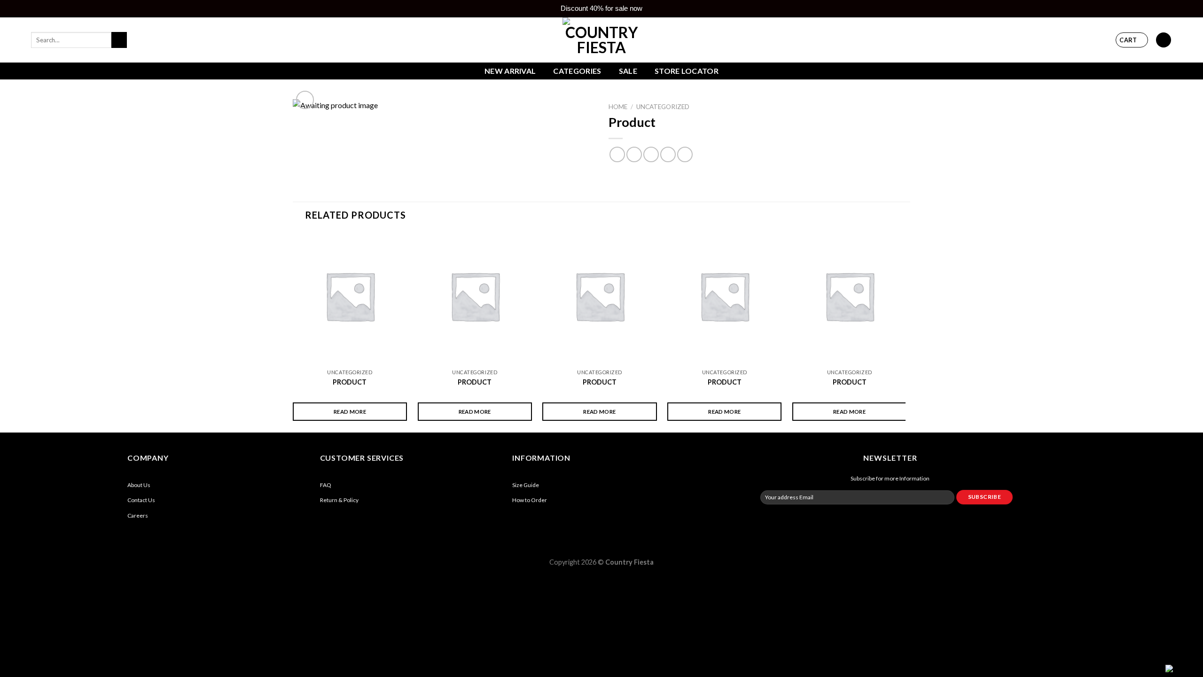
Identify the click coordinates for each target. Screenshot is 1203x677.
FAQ (325, 484)
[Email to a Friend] (651, 154)
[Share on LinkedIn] (685, 154)
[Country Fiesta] (601, 40)
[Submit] (119, 40)
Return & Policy (339, 500)
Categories (577, 70)
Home (618, 106)
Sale (628, 70)
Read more (350, 412)
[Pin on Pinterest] (668, 154)
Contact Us (141, 500)
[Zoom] (305, 100)
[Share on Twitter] (634, 154)
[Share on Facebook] (617, 154)
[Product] (350, 296)
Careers (137, 515)
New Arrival (510, 70)
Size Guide (525, 484)
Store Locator (687, 70)
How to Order (529, 500)
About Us (138, 484)
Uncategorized (662, 106)
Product (350, 382)
